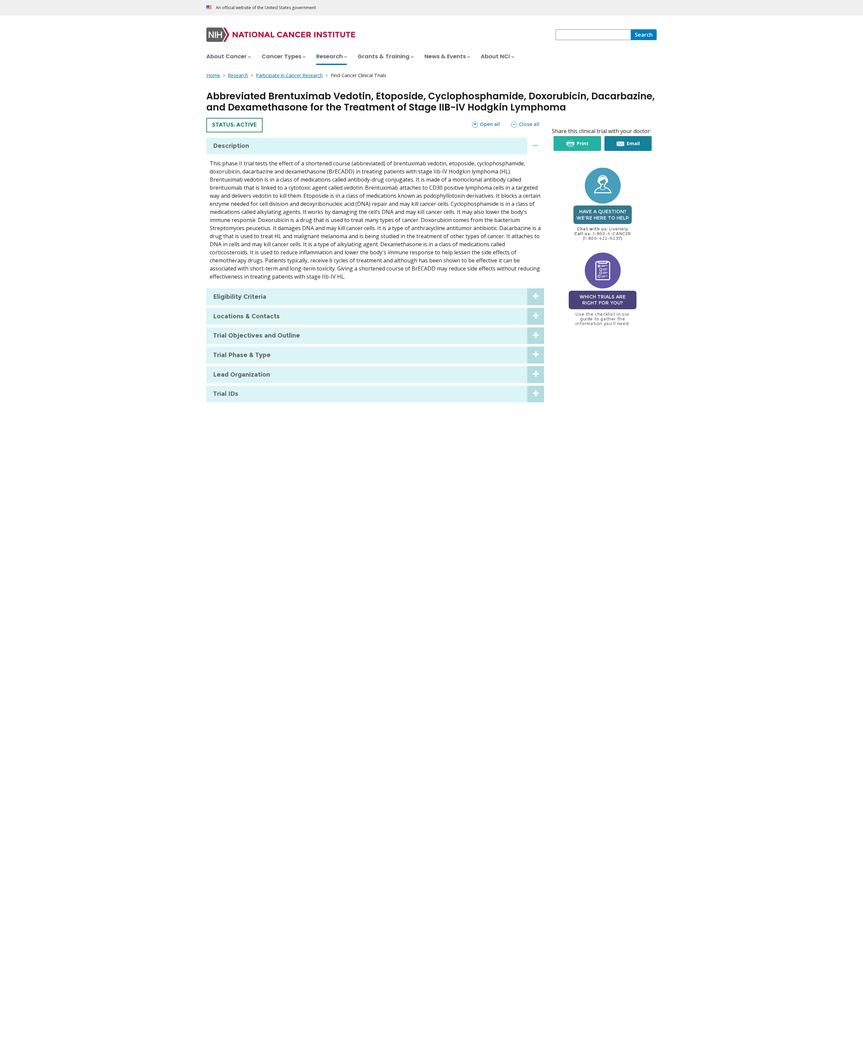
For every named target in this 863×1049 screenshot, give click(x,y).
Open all (486, 124)
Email (638, 145)
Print (587, 145)
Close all (525, 124)
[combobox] (593, 34)
